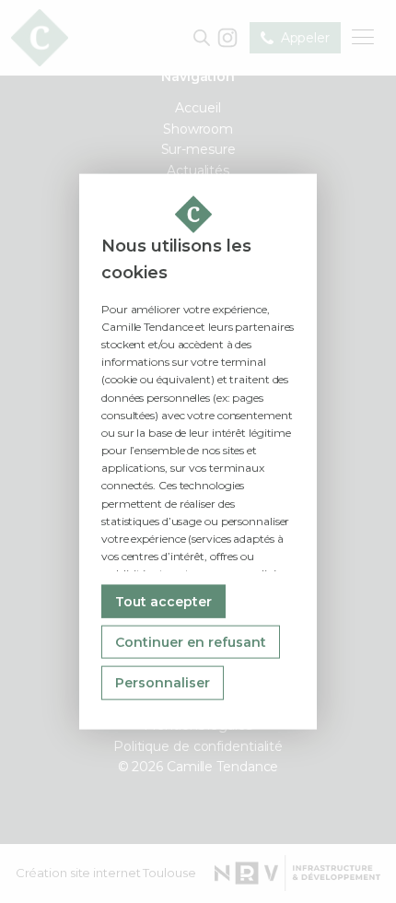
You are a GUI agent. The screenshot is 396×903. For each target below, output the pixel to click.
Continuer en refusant (190, 642)
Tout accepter (163, 600)
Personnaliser (162, 682)
